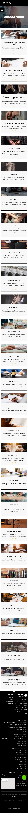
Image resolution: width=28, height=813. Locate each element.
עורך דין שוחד (14, 581)
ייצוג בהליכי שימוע (14, 332)
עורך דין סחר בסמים (14, 655)
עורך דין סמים (14, 630)
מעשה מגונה (14, 505)
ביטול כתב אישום (14, 381)
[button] (2, 10)
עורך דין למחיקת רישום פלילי (14, 406)
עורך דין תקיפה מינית (14, 455)
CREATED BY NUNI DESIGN (14, 808)
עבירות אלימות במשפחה (14, 226)
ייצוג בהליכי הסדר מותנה (14, 252)
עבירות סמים (14, 199)
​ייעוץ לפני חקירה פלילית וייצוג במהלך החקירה (14, 98)
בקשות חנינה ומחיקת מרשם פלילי (14, 71)
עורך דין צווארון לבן (14, 680)
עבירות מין (14, 175)
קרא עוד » (14, 53)
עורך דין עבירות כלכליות (14, 556)
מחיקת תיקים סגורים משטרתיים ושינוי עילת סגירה (14, 43)
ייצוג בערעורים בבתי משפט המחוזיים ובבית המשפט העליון (14, 280)
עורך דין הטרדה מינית (14, 431)
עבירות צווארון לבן (14, 148)
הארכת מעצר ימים (14, 480)
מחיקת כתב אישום (14, 357)
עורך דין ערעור (14, 606)
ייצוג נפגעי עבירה (14, 307)
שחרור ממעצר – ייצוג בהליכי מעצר (14, 124)
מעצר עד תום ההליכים (14, 531)
